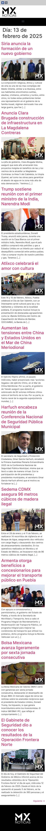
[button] (23, 21)
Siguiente (39, 801)
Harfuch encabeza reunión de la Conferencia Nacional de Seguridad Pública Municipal (22, 417)
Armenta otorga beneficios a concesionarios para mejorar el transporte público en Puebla (21, 570)
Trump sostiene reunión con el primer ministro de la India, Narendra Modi (21, 196)
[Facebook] (2, 2)
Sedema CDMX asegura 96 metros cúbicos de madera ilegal (19, 496)
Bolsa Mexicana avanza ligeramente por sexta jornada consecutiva (20, 650)
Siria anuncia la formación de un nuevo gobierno (17, 48)
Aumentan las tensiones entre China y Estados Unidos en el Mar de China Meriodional (22, 337)
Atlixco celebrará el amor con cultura (19, 266)
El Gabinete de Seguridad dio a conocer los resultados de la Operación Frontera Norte (20, 732)
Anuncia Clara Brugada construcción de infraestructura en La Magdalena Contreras (22, 122)
